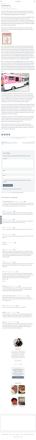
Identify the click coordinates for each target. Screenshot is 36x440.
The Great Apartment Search (28, 142)
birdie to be (4, 286)
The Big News (6, 14)
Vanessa (4, 242)
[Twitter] (15, 364)
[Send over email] (9, 134)
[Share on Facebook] (5, 134)
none (5, 3)
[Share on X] (7, 134)
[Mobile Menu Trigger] (1, 2)
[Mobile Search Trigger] (34, 2)
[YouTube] (21, 364)
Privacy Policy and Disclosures (29, 434)
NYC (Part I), (12, 14)
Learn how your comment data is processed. (17, 192)
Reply (24, 201)
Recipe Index (18, 434)
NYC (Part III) (23, 14)
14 (11, 7)
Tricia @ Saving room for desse (9, 295)
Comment (5, 158)
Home (2, 3)
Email (4, 175)
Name (4, 170)
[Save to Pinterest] (2, 134)
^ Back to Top (5, 434)
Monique (4, 312)
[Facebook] (16, 364)
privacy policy (14, 8)
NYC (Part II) (17, 14)
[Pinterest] (18, 364)
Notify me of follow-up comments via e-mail (12, 189)
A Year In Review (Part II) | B (8, 201)
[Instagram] (19, 364)
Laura (3, 7)
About (14, 434)
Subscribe (18, 377)
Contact (22, 434)
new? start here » (18, 360)
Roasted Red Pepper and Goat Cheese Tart (9, 143)
